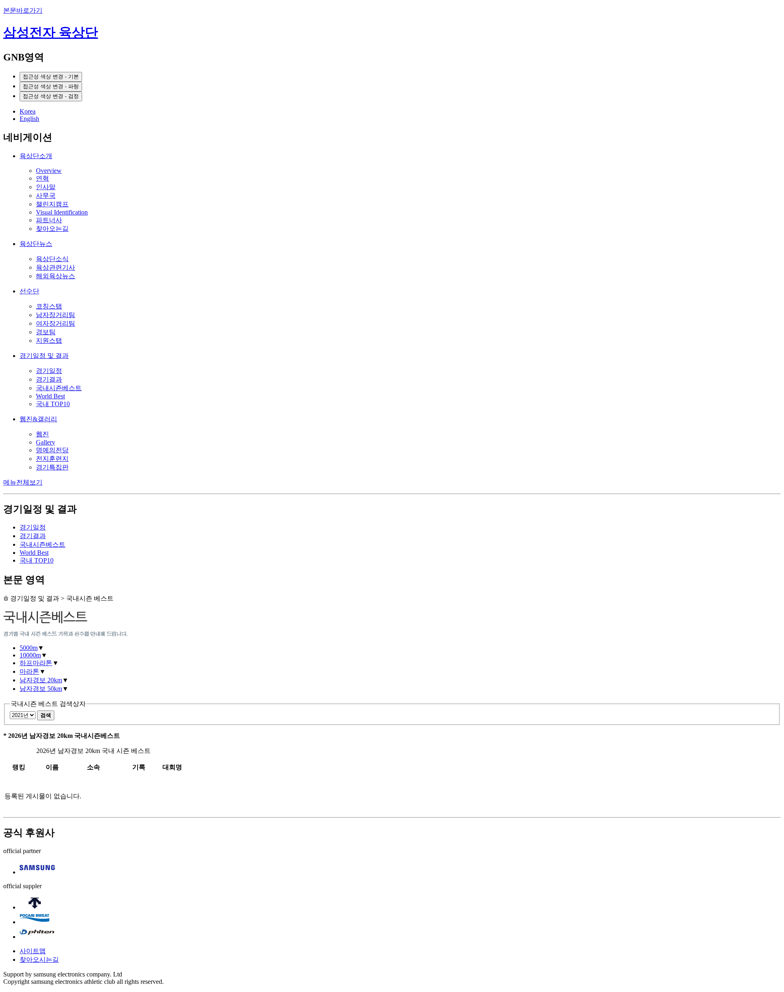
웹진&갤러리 (38, 419)
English (29, 118)
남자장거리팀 (55, 314)
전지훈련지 (52, 458)
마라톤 (29, 671)
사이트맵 (33, 950)
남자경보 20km (41, 680)
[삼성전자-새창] (37, 872)
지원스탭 (49, 340)
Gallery (45, 442)
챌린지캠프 (52, 204)
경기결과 (49, 379)
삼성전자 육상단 (50, 32)
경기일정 (49, 370)
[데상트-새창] (35, 907)
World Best (50, 396)
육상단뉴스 (36, 243)
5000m (29, 647)
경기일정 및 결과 (44, 355)
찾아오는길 (52, 228)
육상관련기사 (55, 267)
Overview (49, 170)
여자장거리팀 (55, 323)
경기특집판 (52, 467)
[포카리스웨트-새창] (34, 921)
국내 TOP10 (53, 403)
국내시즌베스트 (59, 387)
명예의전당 (52, 450)
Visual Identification (62, 212)
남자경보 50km (41, 688)
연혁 (42, 178)
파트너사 (49, 220)
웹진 (42, 434)
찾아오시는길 (39, 959)
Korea (28, 111)
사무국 (46, 195)
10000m (30, 655)
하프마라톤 (36, 662)
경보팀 (46, 331)
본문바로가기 (22, 10)
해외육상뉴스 (55, 276)
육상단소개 (36, 155)
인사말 (46, 186)
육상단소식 (52, 258)
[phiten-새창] (37, 936)
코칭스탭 (49, 306)
